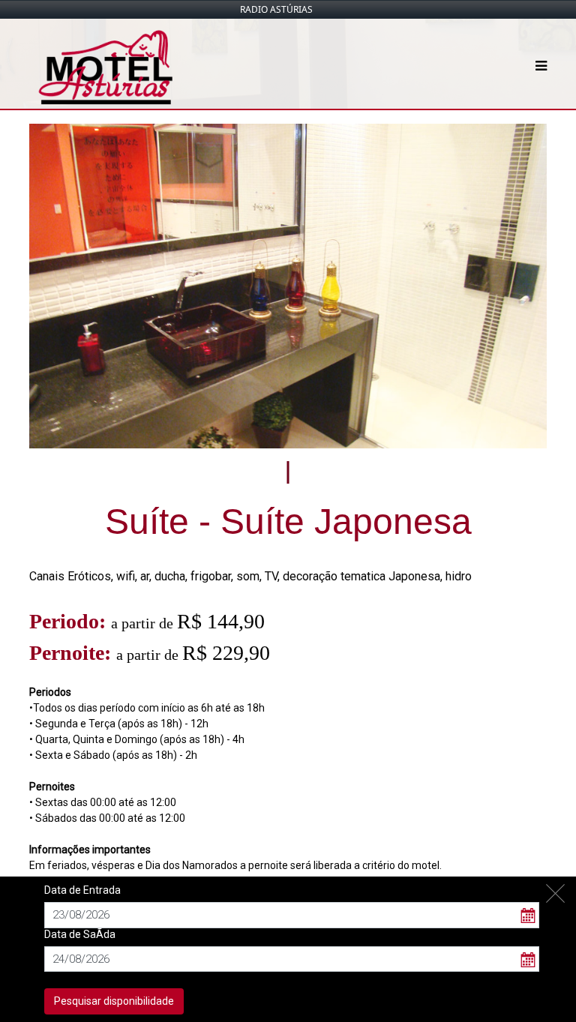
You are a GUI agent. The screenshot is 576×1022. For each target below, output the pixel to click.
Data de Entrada (82, 890)
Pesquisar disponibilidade (114, 1001)
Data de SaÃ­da (80, 934)
